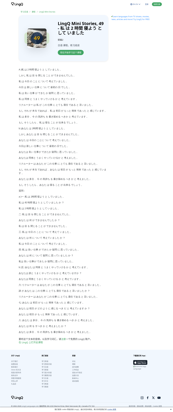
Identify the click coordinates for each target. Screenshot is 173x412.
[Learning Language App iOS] (140, 362)
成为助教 (75, 367)
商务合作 (14, 375)
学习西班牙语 (47, 364)
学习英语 (45, 361)
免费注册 (157, 4)
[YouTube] (159, 398)
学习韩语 (45, 384)
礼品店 (13, 384)
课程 (33, 11)
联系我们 (14, 367)
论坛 (73, 361)
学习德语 (45, 370)
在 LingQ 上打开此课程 (31, 342)
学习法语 (45, 367)
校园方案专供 (16, 372)
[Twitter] (153, 398)
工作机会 (75, 370)
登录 (146, 4)
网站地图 (148, 406)
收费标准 (14, 364)
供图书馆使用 (16, 378)
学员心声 (14, 381)
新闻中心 (75, 378)
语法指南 (75, 381)
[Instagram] (142, 398)
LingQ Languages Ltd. (30, 406)
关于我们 (14, 361)
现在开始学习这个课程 (70, 52)
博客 (73, 364)
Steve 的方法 (16, 370)
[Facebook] (148, 398)
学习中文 (45, 381)
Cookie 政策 (157, 406)
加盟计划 (75, 375)
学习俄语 (45, 387)
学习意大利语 (47, 372)
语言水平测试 (77, 372)
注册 (63, 339)
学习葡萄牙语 (47, 375)
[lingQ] (17, 4)
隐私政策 (140, 406)
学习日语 (24, 11)
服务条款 (132, 406)
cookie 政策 (111, 409)
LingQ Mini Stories (47, 11)
